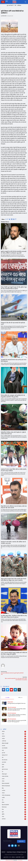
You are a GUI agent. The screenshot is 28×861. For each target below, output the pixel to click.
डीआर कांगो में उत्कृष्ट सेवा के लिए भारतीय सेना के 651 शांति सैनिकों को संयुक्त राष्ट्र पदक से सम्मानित (13, 579)
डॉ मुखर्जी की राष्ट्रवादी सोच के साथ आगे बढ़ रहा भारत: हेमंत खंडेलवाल (13, 360)
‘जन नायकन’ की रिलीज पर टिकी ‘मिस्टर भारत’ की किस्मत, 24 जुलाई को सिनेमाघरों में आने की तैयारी (16, 715)
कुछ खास (3, 753)
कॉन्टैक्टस (19, 5)
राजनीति (3, 797)
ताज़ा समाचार (4, 762)
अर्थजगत (3, 736)
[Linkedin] (15, 689)
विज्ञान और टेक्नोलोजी (5, 805)
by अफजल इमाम (4, 16)
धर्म (2, 771)
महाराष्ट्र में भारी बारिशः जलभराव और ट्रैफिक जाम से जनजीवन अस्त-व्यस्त (13, 542)
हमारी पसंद (3, 819)
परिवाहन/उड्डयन (4, 774)
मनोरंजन (3, 793)
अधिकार (3, 731)
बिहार (3, 788)
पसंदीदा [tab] (8, 697)
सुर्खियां (3, 814)
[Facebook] (3, 689)
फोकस (3, 781)
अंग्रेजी (7, 1)
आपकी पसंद (4, 741)
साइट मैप (23, 857)
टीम (15, 5)
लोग (2, 800)
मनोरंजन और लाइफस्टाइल (11, 707)
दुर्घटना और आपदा (5, 769)
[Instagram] (19, 689)
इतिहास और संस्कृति (5, 743)
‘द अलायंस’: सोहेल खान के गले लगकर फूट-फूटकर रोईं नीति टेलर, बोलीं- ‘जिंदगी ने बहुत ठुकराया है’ (16, 721)
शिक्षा (3, 809)
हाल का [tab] (21, 697)
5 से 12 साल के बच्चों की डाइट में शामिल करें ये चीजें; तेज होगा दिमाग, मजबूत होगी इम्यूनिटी (14, 653)
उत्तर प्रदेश (3, 745)
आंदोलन (3, 738)
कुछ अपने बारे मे (10, 5)
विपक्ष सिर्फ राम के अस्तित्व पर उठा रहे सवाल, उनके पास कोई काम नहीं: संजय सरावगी (14, 507)
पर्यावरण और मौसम (5, 776)
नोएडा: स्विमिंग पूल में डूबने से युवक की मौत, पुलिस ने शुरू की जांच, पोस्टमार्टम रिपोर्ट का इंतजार (14, 288)
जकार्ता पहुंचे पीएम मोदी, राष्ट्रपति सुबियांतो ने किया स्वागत (16, 703)
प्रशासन (3, 779)
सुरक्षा (3, 812)
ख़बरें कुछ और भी (10, 702)
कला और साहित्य (4, 748)
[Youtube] (11, 689)
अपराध (3, 734)
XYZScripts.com (19, 860)
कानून (3, 750)
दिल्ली (3, 764)
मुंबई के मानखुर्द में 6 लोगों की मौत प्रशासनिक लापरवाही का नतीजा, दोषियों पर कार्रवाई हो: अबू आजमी (13, 252)
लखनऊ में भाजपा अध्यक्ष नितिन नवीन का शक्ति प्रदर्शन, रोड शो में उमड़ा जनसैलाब (14, 470)
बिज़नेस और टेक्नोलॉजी (5, 783)
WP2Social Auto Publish (9, 860)
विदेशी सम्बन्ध (4, 807)
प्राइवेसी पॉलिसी (18, 857)
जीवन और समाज (4, 760)
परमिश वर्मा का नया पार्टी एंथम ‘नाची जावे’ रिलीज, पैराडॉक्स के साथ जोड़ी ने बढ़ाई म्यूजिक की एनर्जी (16, 709)
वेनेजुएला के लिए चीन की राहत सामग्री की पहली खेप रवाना (13, 323)
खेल (2, 757)
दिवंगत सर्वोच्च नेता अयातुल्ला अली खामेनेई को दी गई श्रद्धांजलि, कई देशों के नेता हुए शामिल (13, 396)
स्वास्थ (3, 816)
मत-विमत (3, 790)
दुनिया (3, 767)
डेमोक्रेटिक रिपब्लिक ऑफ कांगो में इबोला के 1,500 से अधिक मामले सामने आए (13, 433)
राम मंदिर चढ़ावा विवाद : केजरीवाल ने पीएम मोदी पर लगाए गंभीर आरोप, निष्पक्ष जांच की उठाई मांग (14, 616)
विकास (3, 802)
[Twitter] (7, 689)
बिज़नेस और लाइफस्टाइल (6, 786)
